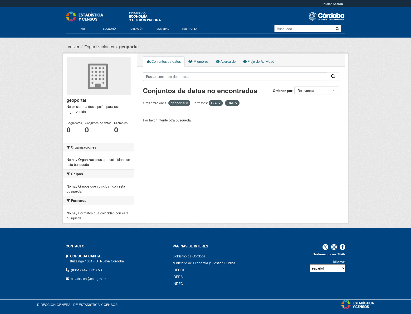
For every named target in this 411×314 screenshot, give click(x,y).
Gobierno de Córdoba (189, 256)
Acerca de (228, 61)
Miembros (201, 61)
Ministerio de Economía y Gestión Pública (204, 263)
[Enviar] (337, 28)
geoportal (129, 46)
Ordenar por (282, 90)
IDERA (178, 276)
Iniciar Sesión (333, 3)
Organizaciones (99, 46)
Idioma (338, 261)
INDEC (178, 283)
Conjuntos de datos (166, 61)
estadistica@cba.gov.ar (88, 278)
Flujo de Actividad (260, 61)
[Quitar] (187, 103)
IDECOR (179, 269)
